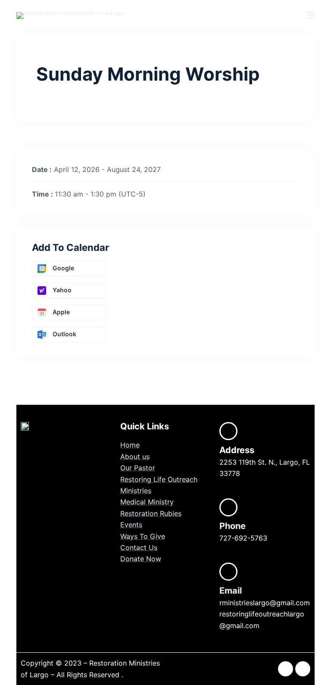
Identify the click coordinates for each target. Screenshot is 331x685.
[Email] (228, 572)
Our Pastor (137, 467)
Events (131, 524)
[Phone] (228, 507)
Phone (232, 526)
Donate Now (140, 558)
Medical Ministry (147, 501)
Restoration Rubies (150, 513)
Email (230, 590)
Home (130, 445)
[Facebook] (285, 668)
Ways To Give (142, 536)
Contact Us (138, 547)
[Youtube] (302, 668)
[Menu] (311, 15)
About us (135, 456)
